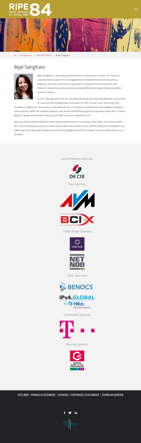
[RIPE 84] (30, 9)
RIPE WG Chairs (44, 55)
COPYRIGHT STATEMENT (85, 394)
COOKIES (63, 394)
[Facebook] (64, 413)
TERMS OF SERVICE (112, 394)
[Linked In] (76, 413)
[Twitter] (70, 413)
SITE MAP (23, 394)
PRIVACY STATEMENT (43, 394)
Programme (26, 55)
